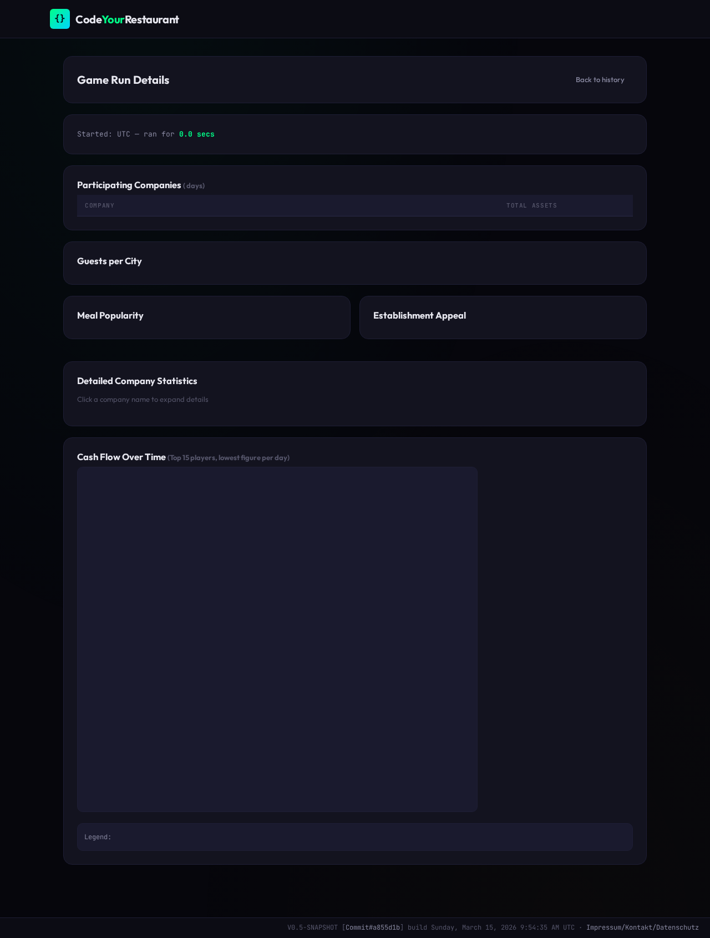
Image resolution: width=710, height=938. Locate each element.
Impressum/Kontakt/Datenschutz (642, 927)
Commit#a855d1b (373, 927)
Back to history (600, 79)
